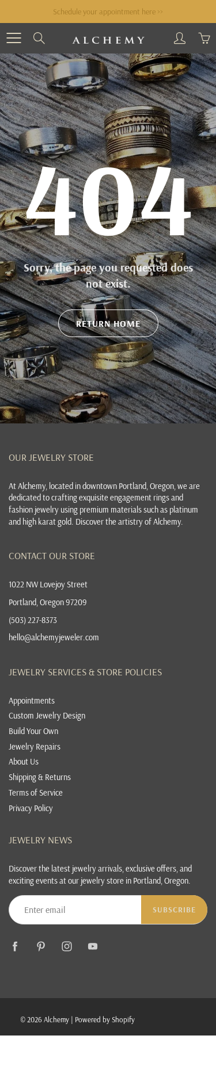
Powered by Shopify (105, 1019)
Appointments (32, 700)
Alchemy (56, 1019)
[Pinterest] (41, 946)
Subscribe (174, 909)
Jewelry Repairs (34, 746)
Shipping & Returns (40, 776)
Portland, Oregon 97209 (48, 602)
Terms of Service (36, 792)
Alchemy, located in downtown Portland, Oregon (96, 485)
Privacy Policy (31, 808)
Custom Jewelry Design (47, 715)
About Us (24, 761)
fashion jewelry (34, 509)
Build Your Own (33, 730)
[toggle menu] (13, 38)
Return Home (108, 323)
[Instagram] (66, 946)
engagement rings (139, 497)
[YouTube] (92, 946)
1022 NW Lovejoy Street (48, 584)
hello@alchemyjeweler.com (54, 637)
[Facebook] (15, 946)
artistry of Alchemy (149, 521)
